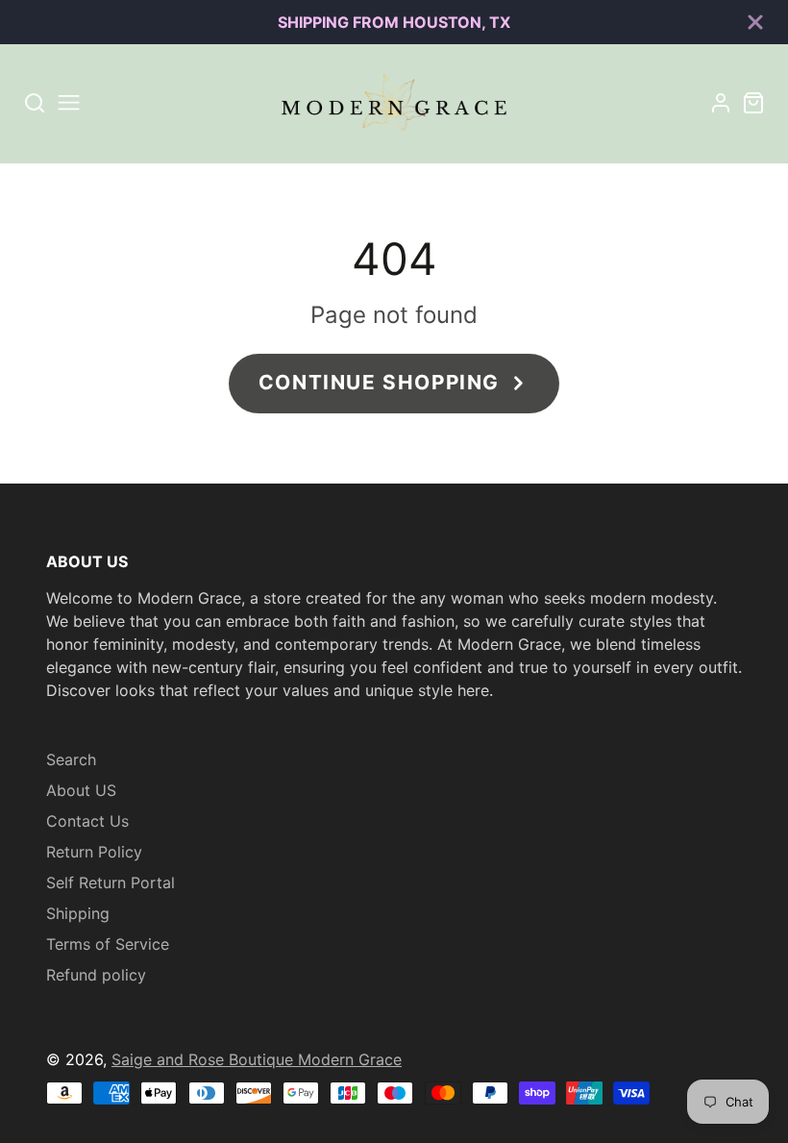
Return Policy (94, 851)
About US (81, 790)
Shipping (78, 913)
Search (71, 759)
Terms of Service (107, 944)
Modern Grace (350, 1059)
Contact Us (87, 821)
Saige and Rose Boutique (204, 1059)
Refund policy (96, 974)
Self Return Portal (110, 882)
